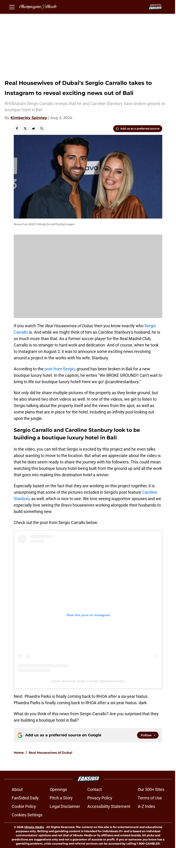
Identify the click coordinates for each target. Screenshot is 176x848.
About (17, 789)
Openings (58, 789)
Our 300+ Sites (151, 789)
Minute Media (34, 827)
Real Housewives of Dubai (50, 753)
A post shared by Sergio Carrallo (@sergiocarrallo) (88, 681)
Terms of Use (150, 797)
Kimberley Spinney (29, 118)
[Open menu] (12, 7)
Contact (94, 789)
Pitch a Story (61, 797)
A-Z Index (146, 806)
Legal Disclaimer (65, 806)
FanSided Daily (25, 797)
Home (19, 753)
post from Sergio (59, 368)
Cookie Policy (24, 806)
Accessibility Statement (108, 806)
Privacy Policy (99, 797)
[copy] (41, 128)
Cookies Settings (27, 814)
